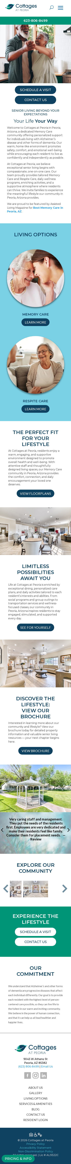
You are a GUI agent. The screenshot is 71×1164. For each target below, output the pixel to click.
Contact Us (35, 942)
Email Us (47, 1066)
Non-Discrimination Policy (35, 1151)
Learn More (35, 322)
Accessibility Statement (35, 1147)
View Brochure (35, 751)
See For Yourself (35, 627)
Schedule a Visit (35, 932)
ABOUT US (35, 1087)
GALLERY (35, 1093)
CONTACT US (35, 1114)
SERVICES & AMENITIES (35, 1104)
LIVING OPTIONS (35, 1098)
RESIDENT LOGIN (35, 1120)
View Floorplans (35, 493)
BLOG (35, 1109)
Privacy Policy (35, 1144)
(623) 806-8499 (28, 1066)
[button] (6, 889)
